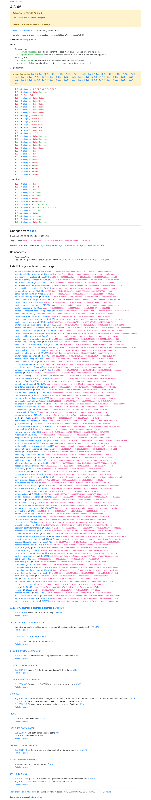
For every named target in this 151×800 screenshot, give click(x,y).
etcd (17, 418)
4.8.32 (81, 80)
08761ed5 (36, 443)
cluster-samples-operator (26, 353)
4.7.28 (18, 160)
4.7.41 (115, 74)
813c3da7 (38, 471)
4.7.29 (42, 74)
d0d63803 (36, 432)
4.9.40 (18, 207)
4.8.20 (121, 77)
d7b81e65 (38, 437)
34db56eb (45, 421)
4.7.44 (18, 148)
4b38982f (44, 277)
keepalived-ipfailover (24, 466)
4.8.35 (97, 80)
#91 (57, 733)
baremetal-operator (23, 291)
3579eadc (37, 375)
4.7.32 (18, 157)
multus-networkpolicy (24, 502)
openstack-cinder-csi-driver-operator (31, 536)
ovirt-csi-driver (21, 550)
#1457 (78, 684)
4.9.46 (18, 190)
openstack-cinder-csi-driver (27, 533)
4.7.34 (74, 74)
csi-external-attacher (24, 384)
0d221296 (40, 364)
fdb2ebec (41, 313)
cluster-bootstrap (22, 308)
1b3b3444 (51, 330)
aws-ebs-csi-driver (23, 271)
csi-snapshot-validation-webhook (30, 404)
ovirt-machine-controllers (26, 556)
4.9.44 (18, 196)
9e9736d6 (47, 542)
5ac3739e (35, 514)
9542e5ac (46, 485)
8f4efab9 (48, 570)
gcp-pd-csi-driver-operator (27, 426)
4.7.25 (18, 163)
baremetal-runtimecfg (24, 294)
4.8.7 (15, 83)
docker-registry (22, 409)
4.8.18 (105, 77)
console (14, 694)
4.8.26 (40, 80)
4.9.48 (18, 184)
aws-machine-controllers (26, 277)
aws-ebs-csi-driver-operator (27, 274)
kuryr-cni (19, 480)
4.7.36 (18, 154)
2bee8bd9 (38, 367)
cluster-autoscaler (23, 302)
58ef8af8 (47, 280)
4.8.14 (81, 77)
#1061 (51, 641)
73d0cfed (32, 499)
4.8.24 (24, 80)
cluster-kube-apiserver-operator (29, 325)
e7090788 (33, 468)
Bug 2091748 (20, 655)
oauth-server (20, 522)
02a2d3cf (40, 291)
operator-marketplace (24, 545)
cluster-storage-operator (26, 356)
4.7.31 (58, 74)
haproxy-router (21, 432)
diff (107, 260)
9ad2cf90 (47, 573)
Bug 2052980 (21, 641)
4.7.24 (18, 165)
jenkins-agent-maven (24, 457)
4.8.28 (48, 80)
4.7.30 (50, 74)
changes (27, 89)
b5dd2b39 (40, 389)
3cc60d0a (26, 418)
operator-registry (22, 547)
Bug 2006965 (21, 612)
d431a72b (56, 536)
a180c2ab (50, 299)
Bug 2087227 (21, 781)
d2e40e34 (44, 449)
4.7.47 (32, 77)
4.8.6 (18, 118)
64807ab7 (45, 505)
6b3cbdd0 (32, 435)
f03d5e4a (44, 322)
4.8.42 (18, 95)
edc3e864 (42, 488)
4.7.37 (91, 74)
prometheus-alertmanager (26, 567)
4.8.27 (18, 107)
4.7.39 (107, 74)
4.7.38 (99, 74)
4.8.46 (18, 222)
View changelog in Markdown (23, 792)
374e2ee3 (34, 522)
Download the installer (20, 30)
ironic (13, 714)
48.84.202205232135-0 (69, 260)
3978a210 (38, 423)
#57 (51, 764)
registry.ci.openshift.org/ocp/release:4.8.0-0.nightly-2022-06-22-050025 (72, 245)
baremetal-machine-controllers (27, 622)
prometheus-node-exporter (27, 573)
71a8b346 (49, 370)
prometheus (20, 564)
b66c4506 (41, 581)
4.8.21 (18, 110)
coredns (18, 373)
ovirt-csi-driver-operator (26, 553)
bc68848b (36, 409)
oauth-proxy (20, 519)
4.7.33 (66, 74)
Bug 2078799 (21, 750)
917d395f (47, 305)
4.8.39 (130, 80)
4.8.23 (16, 80)
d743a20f (49, 508)
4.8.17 (97, 77)
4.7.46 (24, 77)
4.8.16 (89, 77)
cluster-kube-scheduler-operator (29, 330)
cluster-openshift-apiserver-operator (31, 344)
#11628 (79, 701)
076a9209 (34, 412)
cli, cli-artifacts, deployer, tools (28, 636)
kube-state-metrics (23, 474)
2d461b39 (41, 282)
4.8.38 (121, 80)
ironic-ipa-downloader (22, 728)
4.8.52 (18, 210)
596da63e (41, 384)
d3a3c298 (50, 285)
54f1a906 (44, 356)
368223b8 (46, 556)
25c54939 (51, 325)
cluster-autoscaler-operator (27, 305)
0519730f (44, 398)
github (39, 797)
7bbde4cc (38, 302)
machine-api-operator (24, 488)
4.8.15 (18, 113)
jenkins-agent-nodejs (24, 460)
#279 (42, 718)
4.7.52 (18, 136)
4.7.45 (16, 77)
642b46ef (29, 373)
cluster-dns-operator (24, 313)
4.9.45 (18, 193)
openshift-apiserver (23, 525)
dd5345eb (39, 592)
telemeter (19, 584)
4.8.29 (56, 80)
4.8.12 (64, 77)
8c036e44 (39, 271)
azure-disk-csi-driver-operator (28, 285)
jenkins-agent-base (23, 454)
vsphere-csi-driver (23, 592)
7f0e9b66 (55, 344)
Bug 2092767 (21, 701)
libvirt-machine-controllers (27, 485)
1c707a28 (36, 494)
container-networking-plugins (28, 370)
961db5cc (36, 516)
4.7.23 (18, 168)
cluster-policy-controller (25, 350)
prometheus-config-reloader (27, 570)
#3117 (84, 750)
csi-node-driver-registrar (26, 398)
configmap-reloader (24, 364)
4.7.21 (18, 174)
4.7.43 (131, 74)
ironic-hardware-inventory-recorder (31, 440)
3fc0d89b (33, 519)
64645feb (47, 497)
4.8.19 (113, 77)
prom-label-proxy (23, 561)
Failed (36, 92)
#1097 (70, 781)
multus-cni (19, 499)
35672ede (42, 316)
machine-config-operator (24, 745)
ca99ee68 (28, 452)
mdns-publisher (22, 494)
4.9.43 (18, 198)
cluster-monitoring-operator (27, 339)
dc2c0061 (35, 406)
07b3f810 (58, 311)
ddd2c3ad (30, 480)
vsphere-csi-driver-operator (27, 595)
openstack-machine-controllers (29, 539)
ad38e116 (41, 466)
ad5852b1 (46, 288)
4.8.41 (18, 98)
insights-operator (22, 437)
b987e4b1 (29, 429)
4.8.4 (18, 124)
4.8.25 (32, 80)
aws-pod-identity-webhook (27, 280)
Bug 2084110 (20, 778)
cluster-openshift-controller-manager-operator (35, 347)
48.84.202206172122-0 (94, 260)
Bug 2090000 (21, 684)
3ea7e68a (44, 387)
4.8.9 (18, 116)
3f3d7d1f (42, 545)
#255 (75, 670)
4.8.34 (89, 80)
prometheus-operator (24, 576)
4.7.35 (83, 74)
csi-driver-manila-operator (26, 378)
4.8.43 (18, 92)
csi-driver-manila (22, 375)
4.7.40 (18, 151)
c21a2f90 (46, 296)
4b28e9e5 (44, 361)
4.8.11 (56, 77)
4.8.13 (73, 77)
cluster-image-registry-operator (29, 319)
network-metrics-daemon (24, 759)
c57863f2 (36, 550)
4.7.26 (34, 74)
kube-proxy (20, 468)
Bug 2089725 (21, 704)
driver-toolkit (20, 412)
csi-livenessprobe (22, 395)
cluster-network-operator (25, 679)
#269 (76, 655)
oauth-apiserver (22, 516)
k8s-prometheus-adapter (26, 463)
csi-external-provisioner (25, 387)
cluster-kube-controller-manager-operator (33, 327)
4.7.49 (18, 145)
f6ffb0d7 (46, 378)
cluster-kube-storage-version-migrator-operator (36, 333)
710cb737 (42, 294)
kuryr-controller (22, 483)
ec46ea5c (44, 350)
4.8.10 (48, 77)
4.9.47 (18, 187)
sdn (16, 578)
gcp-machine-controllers (26, 421)
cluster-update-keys (24, 358)
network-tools (21, 514)
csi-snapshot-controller (25, 401)
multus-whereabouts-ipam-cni (28, 508)
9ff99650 (46, 601)
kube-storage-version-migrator (29, 477)
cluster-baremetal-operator (25, 651)
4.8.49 (18, 213)
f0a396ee (45, 336)
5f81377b (33, 511)
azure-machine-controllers (26, 288)
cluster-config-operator (23, 665)
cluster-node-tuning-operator (28, 342)
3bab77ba (44, 553)
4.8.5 (18, 121)
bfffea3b (44, 463)
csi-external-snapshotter (26, 392)
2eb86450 (27, 587)
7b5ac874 (46, 567)
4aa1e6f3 (51, 319)
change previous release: (51, 792)
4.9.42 (18, 201)
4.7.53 (18, 133)
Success (42, 92)
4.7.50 (18, 142)
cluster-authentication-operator (29, 299)
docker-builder (21, 406)
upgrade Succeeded (28, 52)
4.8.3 (18, 127)
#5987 (59, 612)
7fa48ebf (60, 327)
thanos (18, 590)
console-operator (22, 367)
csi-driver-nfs (21, 381)
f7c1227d (28, 590)
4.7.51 (18, 139)
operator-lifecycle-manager (27, 542)
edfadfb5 (47, 339)
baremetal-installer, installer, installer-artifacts (37, 608)
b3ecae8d (54, 440)
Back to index (16, 1)
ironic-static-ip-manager (26, 449)
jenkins (18, 452)
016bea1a (38, 415)
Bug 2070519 (21, 733)
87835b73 (40, 358)
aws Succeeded (26, 60)
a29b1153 (38, 395)
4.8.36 (105, 80)
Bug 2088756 (21, 698)
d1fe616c (48, 274)
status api (24, 39)
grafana (18, 429)
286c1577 (64, 347)
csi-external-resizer (23, 389)
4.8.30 (64, 80)
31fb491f (45, 353)
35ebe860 (47, 426)
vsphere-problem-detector (27, 601)
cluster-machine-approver (26, 336)
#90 (42, 735)
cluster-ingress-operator (25, 322)
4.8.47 (18, 219)
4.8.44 (18, 89)
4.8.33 (18, 104)
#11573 (80, 704)
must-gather (20, 511)
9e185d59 (48, 342)
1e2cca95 (44, 392)
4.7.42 (123, 74)
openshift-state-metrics (25, 530)
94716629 (39, 474)
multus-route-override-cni (26, 505)
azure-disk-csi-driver (24, 282)
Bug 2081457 (20, 670)
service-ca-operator (24, 581)
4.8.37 (113, 80)
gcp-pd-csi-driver (23, 423)
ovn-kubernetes (18, 774)
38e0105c (50, 477)
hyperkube (19, 435)
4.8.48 (18, 216)
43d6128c (40, 525)
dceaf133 (50, 446)
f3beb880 (33, 564)
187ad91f (42, 502)
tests (17, 587)
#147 (97, 627)
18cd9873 (47, 595)
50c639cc (65, 333)
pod (16, 559)
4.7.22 (18, 171)
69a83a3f (49, 528)
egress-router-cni (22, 415)
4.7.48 (40, 77)
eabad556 (31, 584)
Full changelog (21, 615)
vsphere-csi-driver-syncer (26, 598)
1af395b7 (38, 308)
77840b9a (50, 539)
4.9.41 (18, 204)
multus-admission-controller (27, 497)
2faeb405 (38, 561)
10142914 (43, 530)
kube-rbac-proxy (22, 471)
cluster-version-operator (26, 361)
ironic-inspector (22, 443)
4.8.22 (130, 77)
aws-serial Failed (26, 63)
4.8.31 (73, 80)
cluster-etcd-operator (24, 316)
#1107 (92, 778)
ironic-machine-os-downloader (28, 446)
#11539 (131, 698)
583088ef (34, 381)
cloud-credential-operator (26, 296)
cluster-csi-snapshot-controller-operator (33, 311)
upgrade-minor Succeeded (31, 54)
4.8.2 (18, 130)
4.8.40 (18, 101)
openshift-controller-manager (28, 528)
